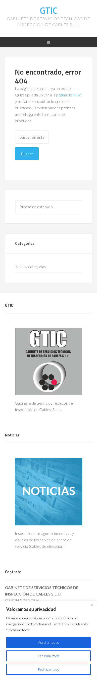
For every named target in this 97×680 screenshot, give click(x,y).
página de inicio (68, 94)
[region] (48, 640)
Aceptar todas (48, 642)
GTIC (48, 10)
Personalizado (48, 656)
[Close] (92, 605)
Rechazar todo (48, 669)
